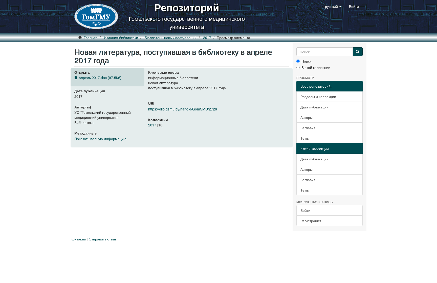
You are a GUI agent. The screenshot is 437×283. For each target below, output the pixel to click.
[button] (333, 6)
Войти (305, 210)
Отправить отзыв (103, 238)
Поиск (306, 61)
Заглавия (308, 127)
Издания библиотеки (121, 37)
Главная (90, 37)
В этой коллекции (315, 67)
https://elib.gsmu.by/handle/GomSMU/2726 (182, 108)
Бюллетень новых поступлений (170, 37)
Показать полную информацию (100, 138)
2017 (207, 37)
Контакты (78, 238)
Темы (305, 138)
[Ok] (358, 51)
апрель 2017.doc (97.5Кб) (99, 77)
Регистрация (310, 220)
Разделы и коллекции (318, 96)
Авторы (306, 117)
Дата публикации (314, 106)
